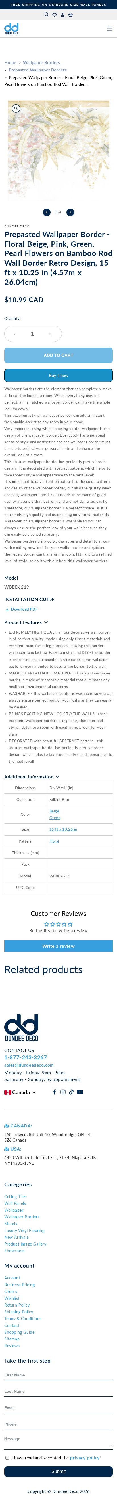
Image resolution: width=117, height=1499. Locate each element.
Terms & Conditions (22, 1318)
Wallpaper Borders (41, 62)
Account (12, 1277)
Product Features (23, 622)
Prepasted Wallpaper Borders (38, 69)
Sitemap (12, 1339)
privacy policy (84, 1457)
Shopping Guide (19, 1332)
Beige (54, 811)
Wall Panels (15, 1203)
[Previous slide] (47, 212)
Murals (10, 1223)
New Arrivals (16, 1237)
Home (10, 62)
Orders (10, 1291)
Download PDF (24, 609)
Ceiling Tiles (15, 1196)
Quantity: (28, 326)
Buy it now (58, 375)
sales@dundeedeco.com (29, 1065)
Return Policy (17, 1305)
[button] (70, 15)
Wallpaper (13, 1210)
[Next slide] (70, 212)
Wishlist (12, 1298)
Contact (11, 1325)
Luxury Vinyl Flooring (24, 1230)
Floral (54, 841)
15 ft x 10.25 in (63, 829)
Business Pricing (19, 1284)
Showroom (14, 1250)
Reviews (12, 1345)
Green (54, 817)
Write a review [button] (58, 946)
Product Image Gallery (25, 1244)
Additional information (28, 776)
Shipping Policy (18, 1311)
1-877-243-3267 (25, 1057)
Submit (58, 1471)
